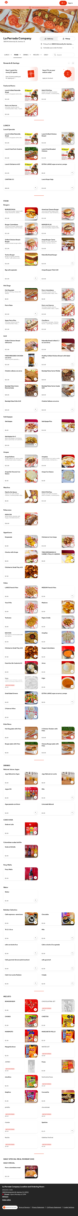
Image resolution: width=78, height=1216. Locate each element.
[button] (8, 55)
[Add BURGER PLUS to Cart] (72, 232)
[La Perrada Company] (6, 2)
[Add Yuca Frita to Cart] (35, 610)
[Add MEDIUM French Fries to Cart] (72, 595)
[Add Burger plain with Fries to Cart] (35, 752)
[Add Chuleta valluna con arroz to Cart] (35, 379)
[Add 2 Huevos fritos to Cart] (35, 716)
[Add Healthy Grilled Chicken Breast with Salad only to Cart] (72, 363)
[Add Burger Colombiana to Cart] (35, 232)
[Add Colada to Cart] (72, 983)
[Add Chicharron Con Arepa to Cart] (72, 545)
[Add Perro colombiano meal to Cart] (35, 1175)
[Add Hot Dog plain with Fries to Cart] (35, 736)
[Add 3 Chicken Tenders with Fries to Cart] (72, 736)
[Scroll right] (73, 63)
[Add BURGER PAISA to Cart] (35, 217)
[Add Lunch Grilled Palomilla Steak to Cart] (35, 98)
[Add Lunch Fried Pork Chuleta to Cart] (35, 157)
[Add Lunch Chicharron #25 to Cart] (35, 172)
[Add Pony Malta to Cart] (35, 877)
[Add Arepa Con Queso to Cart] (72, 480)
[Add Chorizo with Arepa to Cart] (35, 560)
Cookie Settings (68, 1207)
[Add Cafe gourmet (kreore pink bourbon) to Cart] (35, 967)
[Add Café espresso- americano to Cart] (35, 922)
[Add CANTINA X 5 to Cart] (35, 187)
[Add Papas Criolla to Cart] (72, 625)
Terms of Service (24, 1207)
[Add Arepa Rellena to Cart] (35, 464)
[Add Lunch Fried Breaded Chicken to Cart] (72, 157)
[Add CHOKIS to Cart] (35, 1024)
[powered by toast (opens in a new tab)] (10, 1207)
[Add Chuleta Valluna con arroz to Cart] (72, 409)
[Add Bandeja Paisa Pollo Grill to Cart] (35, 409)
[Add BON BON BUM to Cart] (35, 1009)
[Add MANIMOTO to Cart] (35, 1039)
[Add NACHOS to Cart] (35, 641)
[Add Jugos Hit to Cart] (35, 797)
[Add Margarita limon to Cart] (35, 1054)
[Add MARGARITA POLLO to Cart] (72, 1039)
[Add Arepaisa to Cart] (72, 464)
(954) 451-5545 (7, 1190)
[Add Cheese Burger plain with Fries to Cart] (72, 752)
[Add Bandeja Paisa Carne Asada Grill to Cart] (72, 394)
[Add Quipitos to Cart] (35, 1100)
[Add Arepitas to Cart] (72, 641)
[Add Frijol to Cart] (72, 686)
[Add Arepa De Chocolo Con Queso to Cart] (35, 480)
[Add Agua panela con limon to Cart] (35, 812)
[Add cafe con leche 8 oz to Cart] (35, 952)
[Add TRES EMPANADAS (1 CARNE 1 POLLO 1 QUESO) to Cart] (72, 560)
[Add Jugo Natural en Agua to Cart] (35, 782)
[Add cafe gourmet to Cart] (72, 967)
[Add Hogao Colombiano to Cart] (72, 656)
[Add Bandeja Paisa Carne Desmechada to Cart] (35, 394)
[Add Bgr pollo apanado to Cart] (35, 278)
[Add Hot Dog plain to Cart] (35, 298)
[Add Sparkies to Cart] (72, 1130)
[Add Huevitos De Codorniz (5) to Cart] (35, 671)
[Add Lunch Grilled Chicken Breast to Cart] (72, 142)
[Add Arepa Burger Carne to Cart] (72, 247)
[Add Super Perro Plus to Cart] (35, 328)
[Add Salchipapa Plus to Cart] (72, 429)
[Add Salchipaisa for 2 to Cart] (35, 444)
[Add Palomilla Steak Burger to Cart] (72, 262)
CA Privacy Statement (54, 1207)
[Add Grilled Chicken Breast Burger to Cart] (35, 247)
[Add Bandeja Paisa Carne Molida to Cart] (72, 379)
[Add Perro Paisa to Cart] (35, 313)
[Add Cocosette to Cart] (72, 1100)
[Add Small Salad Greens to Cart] (35, 701)
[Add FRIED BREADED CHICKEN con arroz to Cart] (35, 363)
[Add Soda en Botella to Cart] (35, 855)
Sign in (70, 3)
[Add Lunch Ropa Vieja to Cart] (72, 187)
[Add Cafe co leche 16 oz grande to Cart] (72, 952)
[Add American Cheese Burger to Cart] (72, 217)
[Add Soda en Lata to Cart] (35, 832)
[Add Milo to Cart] (72, 797)
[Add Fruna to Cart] (72, 1070)
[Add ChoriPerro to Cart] (72, 328)
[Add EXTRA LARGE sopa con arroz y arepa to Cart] (72, 172)
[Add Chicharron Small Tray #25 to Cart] (35, 575)
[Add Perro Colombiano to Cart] (72, 298)
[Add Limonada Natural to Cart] (72, 812)
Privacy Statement (38, 1207)
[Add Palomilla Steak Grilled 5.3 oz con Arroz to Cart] (72, 348)
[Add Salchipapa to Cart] (35, 429)
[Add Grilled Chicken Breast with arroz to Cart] (35, 348)
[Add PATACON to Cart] (35, 522)
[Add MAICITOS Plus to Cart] (72, 98)
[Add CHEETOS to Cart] (72, 1024)
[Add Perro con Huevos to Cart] (35, 113)
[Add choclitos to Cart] (35, 1085)
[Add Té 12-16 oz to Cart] (35, 937)
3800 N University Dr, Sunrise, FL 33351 (15, 1192)
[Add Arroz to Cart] (72, 671)
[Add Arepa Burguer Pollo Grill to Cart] (72, 278)
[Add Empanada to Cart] (35, 545)
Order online (6, 1200)
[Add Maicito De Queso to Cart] (35, 500)
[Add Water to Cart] (35, 900)
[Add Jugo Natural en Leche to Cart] (72, 782)
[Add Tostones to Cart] (35, 625)
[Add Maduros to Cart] (72, 610)
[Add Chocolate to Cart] (72, 922)
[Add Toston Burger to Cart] (35, 262)
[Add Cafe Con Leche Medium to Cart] (35, 983)
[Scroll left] (68, 63)
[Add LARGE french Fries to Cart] (35, 595)
